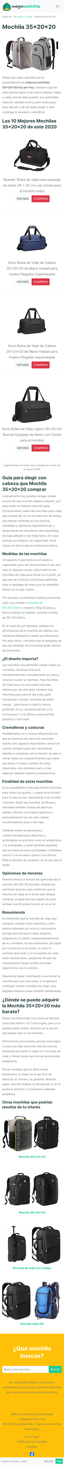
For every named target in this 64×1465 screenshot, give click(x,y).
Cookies (32, 1446)
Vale (59, 1461)
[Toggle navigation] (57, 6)
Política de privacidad (32, 1441)
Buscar (55, 1369)
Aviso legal (32, 1436)
